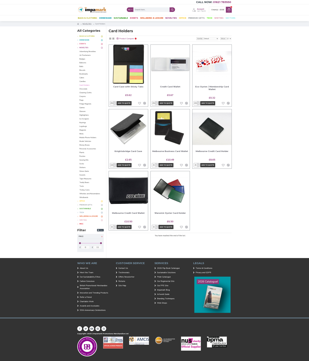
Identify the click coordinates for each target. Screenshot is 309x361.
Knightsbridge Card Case (128, 151)
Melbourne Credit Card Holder (212, 151)
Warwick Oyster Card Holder (170, 213)
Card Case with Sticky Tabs (128, 86)
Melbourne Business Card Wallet (170, 151)
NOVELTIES (87, 24)
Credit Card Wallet (170, 86)
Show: (223, 39)
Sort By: (200, 39)
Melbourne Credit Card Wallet (128, 213)
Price (81, 236)
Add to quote (124, 103)
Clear (101, 230)
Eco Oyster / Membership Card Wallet (212, 88)
